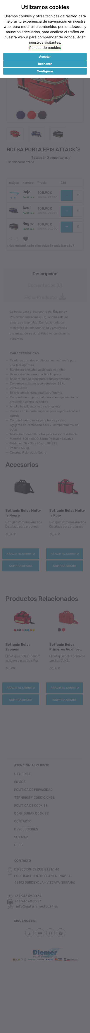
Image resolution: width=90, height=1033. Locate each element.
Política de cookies (45, 47)
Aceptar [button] (45, 56)
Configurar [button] (45, 71)
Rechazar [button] (45, 64)
